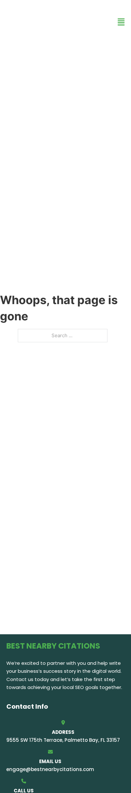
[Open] (121, 22)
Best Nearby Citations (40, 22)
